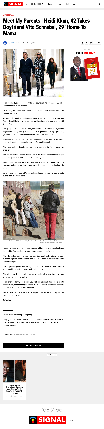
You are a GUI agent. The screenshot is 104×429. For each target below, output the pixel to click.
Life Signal (85, 4)
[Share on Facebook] (82, 42)
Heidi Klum (18, 334)
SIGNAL (13, 43)
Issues (50, 4)
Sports (24, 4)
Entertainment (72, 4)
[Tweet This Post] (86, 42)
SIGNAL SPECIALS (38, 4)
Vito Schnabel (31, 334)
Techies (60, 4)
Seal (23, 334)
